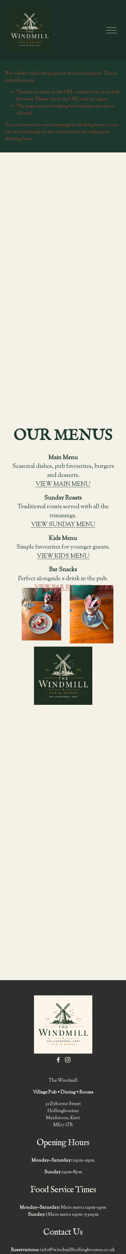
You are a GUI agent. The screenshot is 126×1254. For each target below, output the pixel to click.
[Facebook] (58, 1060)
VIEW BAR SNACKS (63, 587)
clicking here (90, 125)
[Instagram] (68, 1060)
